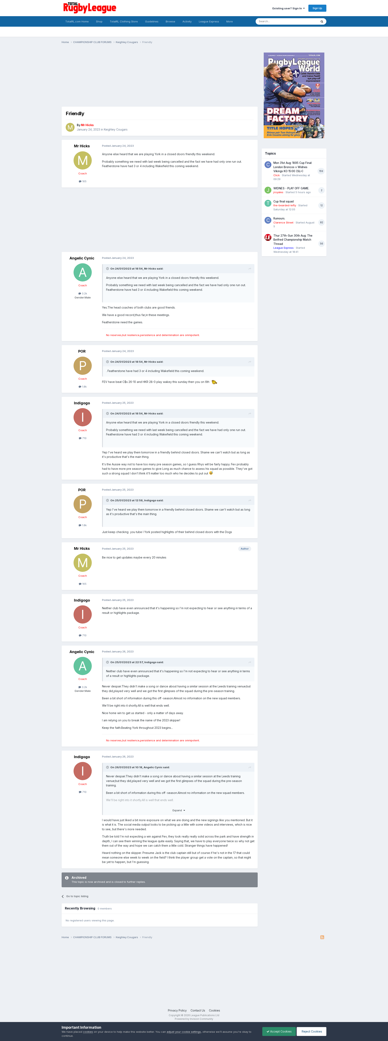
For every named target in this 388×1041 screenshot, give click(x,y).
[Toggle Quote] (108, 268)
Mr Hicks (82, 146)
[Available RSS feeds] (322, 937)
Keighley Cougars (116, 129)
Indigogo (82, 403)
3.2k (84, 293)
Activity (187, 21)
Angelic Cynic (82, 258)
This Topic (305, 21)
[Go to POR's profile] (83, 366)
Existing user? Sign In (287, 8)
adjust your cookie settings (184, 1031)
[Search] (321, 21)
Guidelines (151, 21)
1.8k (84, 386)
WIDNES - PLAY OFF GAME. (291, 188)
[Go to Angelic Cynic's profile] (83, 272)
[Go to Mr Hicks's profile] (70, 127)
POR (82, 351)
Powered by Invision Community (194, 1018)
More (229, 21)
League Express (209, 21)
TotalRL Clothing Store (124, 21)
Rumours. (279, 218)
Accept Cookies (280, 1031)
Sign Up (317, 8)
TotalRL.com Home (77, 21)
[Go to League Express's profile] (268, 237)
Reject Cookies (311, 1031)
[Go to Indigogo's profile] (83, 417)
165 (83, 181)
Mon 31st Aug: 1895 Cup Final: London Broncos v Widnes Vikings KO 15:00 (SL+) (292, 167)
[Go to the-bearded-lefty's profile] (268, 203)
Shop (99, 21)
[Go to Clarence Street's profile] (268, 220)
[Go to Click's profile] (268, 164)
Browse (170, 21)
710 (83, 438)
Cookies (214, 1010)
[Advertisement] (135, 78)
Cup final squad (283, 201)
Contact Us (198, 1010)
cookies (88, 1031)
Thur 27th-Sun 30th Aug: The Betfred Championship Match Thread (292, 239)
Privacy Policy (177, 1010)
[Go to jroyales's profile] (268, 190)
